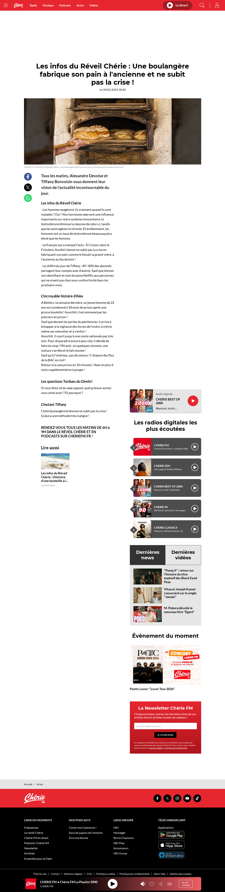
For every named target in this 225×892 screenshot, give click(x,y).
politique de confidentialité (176, 748)
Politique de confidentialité (134, 873)
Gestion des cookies (180, 873)
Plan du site (40, 873)
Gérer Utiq (159, 873)
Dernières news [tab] (147, 555)
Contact (55, 873)
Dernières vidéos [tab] (183, 555)
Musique (48, 5)
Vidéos (93, 5)
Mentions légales (73, 873)
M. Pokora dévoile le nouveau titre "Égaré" (179, 610)
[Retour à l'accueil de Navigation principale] (18, 5)
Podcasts (65, 5)
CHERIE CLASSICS (166, 527)
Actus (80, 5)
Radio (33, 5)
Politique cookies (105, 873)
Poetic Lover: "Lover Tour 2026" (152, 689)
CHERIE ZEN (162, 465)
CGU (89, 873)
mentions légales (156, 748)
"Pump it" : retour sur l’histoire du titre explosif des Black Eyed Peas (180, 576)
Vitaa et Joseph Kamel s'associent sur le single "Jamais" (180, 593)
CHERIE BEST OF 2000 (168, 401)
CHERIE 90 (161, 507)
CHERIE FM (161, 445)
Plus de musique (186, 883)
